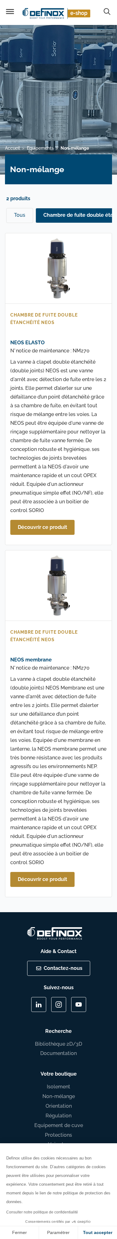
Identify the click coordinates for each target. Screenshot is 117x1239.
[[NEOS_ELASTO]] (58, 269)
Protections (58, 1135)
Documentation (58, 1053)
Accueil (12, 148)
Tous (19, 215)
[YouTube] (78, 1004)
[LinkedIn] (38, 1004)
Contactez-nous (63, 968)
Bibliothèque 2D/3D (58, 1044)
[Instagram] (58, 1004)
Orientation (59, 1106)
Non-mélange (58, 1096)
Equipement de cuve (58, 1125)
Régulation (58, 1116)
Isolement (58, 1087)
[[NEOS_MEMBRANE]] (58, 586)
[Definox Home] (57, 13)
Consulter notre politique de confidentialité (42, 1212)
